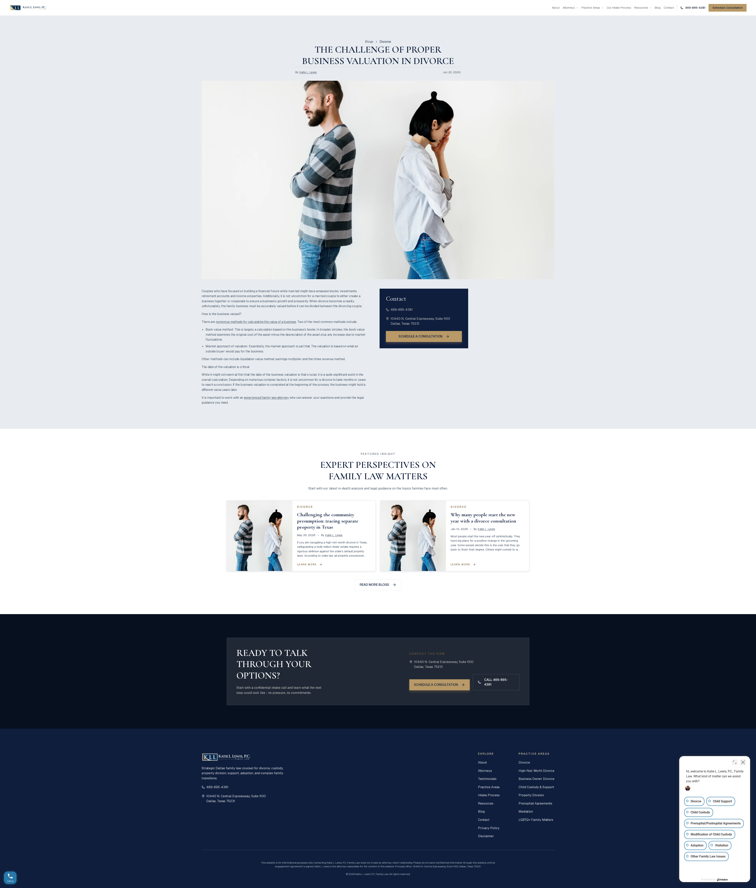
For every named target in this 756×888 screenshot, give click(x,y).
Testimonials (487, 779)
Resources (641, 7)
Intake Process (489, 795)
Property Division (531, 795)
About (556, 7)
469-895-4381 (402, 310)
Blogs (369, 42)
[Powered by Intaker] (722, 880)
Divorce (524, 762)
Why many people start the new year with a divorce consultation (483, 518)
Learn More (307, 564)
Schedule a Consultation (420, 336)
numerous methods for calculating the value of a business (256, 322)
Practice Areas (591, 7)
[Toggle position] (735, 762)
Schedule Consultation (727, 7)
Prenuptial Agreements (535, 803)
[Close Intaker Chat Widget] (743, 762)
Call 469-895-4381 (496, 682)
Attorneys (569, 7)
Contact (669, 7)
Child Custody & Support (536, 787)
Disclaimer (486, 836)
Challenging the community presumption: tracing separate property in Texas (327, 521)
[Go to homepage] (27, 7)
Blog (658, 7)
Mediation (526, 811)
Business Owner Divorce (536, 779)
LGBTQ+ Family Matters (536, 820)
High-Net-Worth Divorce (536, 771)
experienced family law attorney (266, 398)
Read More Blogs (374, 585)
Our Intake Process (619, 7)
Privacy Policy (488, 828)
